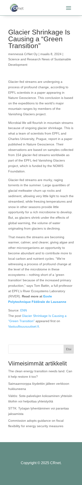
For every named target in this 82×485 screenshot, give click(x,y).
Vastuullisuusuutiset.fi (23, 326)
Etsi (68, 349)
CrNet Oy (31, 54)
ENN (23, 310)
